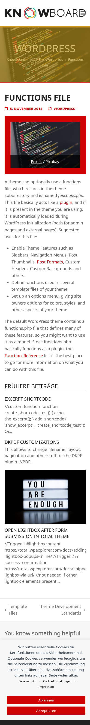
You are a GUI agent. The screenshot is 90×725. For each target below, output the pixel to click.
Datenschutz (27, 681)
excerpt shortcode (28, 399)
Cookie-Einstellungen (57, 681)
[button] (83, 13)
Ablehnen (46, 700)
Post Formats (50, 262)
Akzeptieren (46, 710)
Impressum (46, 687)
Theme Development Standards (57, 610)
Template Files (16, 610)
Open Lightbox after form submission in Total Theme (37, 533)
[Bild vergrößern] (45, 144)
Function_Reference (24, 355)
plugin (66, 202)
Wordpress (64, 108)
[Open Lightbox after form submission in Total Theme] (45, 496)
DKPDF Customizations (32, 442)
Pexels (36, 161)
